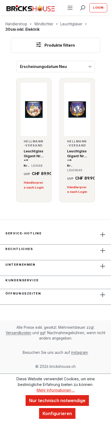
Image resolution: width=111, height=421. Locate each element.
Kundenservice (22, 280)
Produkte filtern (59, 45)
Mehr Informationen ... (56, 390)
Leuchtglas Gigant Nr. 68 (33, 155)
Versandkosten (18, 333)
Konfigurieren (57, 413)
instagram (79, 352)
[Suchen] (82, 7)
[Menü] (70, 7)
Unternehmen (20, 264)
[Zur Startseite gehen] (31, 8)
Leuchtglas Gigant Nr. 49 (77, 155)
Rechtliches (19, 249)
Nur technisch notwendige (57, 400)
